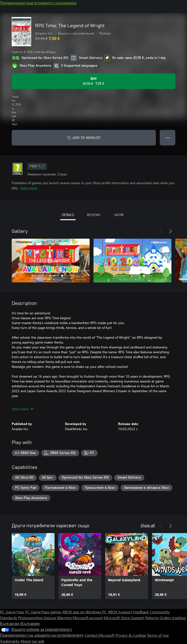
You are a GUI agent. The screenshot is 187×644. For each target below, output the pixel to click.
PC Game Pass (12, 611)
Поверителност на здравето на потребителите (42, 635)
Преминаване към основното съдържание (38, 2)
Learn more (28, 187)
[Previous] (161, 231)
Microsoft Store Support (124, 617)
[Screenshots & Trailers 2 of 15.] (132, 260)
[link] (33, 566)
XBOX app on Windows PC (84, 611)
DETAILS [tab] (68, 214)
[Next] (170, 231)
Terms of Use (158, 635)
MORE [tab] (119, 214)
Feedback (141, 611)
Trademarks (9, 641)
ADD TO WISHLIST (86, 137)
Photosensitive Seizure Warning (45, 617)
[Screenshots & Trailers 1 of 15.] (51, 260)
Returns (152, 617)
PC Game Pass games (43, 611)
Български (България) (20, 623)
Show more (20, 409)
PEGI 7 (35, 166)
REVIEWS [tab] (93, 214)
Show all (147, 525)
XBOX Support (120, 611)
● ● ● (167, 137)
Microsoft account (88, 617)
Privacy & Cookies (130, 635)
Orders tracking (172, 617)
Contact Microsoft (99, 635)
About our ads (32, 641)
